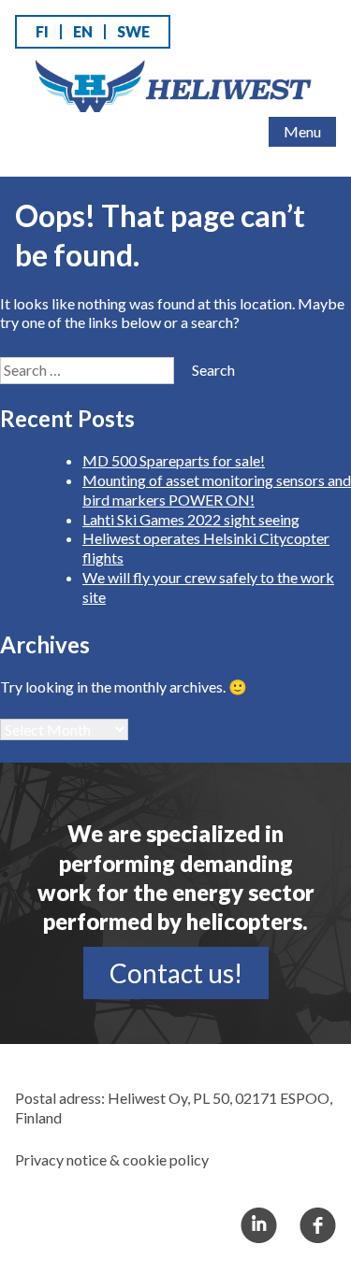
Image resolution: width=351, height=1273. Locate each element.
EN (83, 31)
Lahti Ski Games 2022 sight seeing (191, 519)
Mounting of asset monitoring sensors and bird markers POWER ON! (216, 489)
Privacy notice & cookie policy (112, 1159)
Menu (302, 131)
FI (42, 31)
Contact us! (176, 973)
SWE (133, 31)
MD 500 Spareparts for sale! (173, 460)
